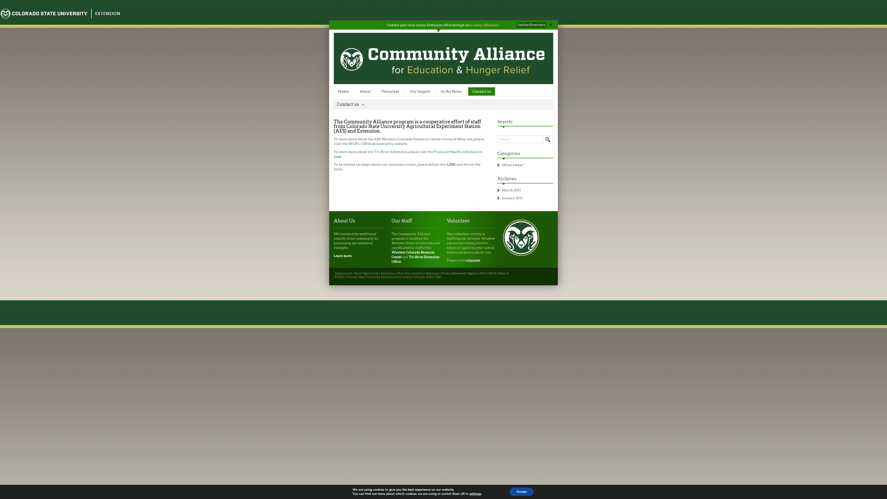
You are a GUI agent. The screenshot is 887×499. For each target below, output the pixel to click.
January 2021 (512, 198)
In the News (451, 91)
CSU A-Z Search (498, 273)
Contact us (481, 91)
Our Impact (420, 91)
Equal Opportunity (366, 273)
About (365, 91)
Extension (107, 13)
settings (475, 494)
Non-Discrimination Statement (418, 273)
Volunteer (390, 91)
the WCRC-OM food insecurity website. (375, 144)
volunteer (472, 260)
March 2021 (511, 190)
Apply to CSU (476, 273)
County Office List (485, 25)
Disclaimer (388, 273)
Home (343, 91)
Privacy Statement (453, 273)
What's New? (513, 165)
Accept (521, 492)
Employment (343, 273)
